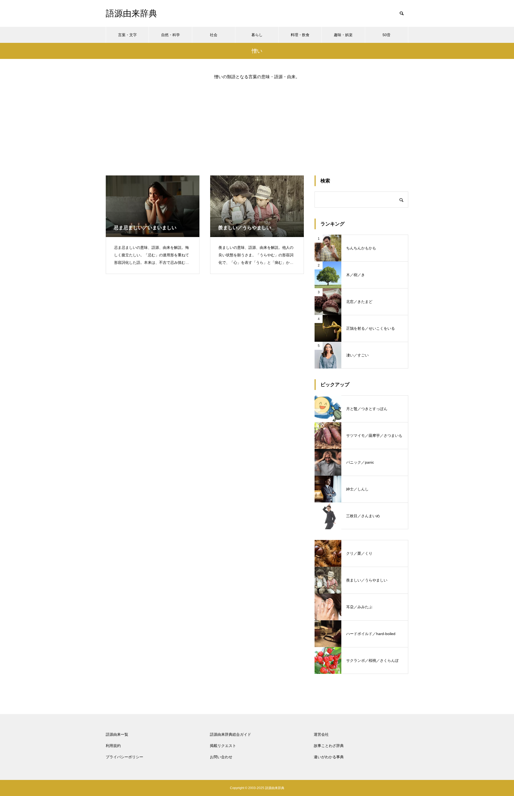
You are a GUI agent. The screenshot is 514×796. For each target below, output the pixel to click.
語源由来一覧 (117, 734)
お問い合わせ (221, 757)
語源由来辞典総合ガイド (230, 734)
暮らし (257, 35)
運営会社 (321, 734)
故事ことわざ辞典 (329, 746)
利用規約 (113, 746)
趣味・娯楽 (343, 35)
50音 (387, 35)
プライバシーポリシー (124, 757)
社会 (213, 35)
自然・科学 (170, 35)
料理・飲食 (300, 35)
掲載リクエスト (223, 746)
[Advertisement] (257, 123)
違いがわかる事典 (329, 757)
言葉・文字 (127, 35)
